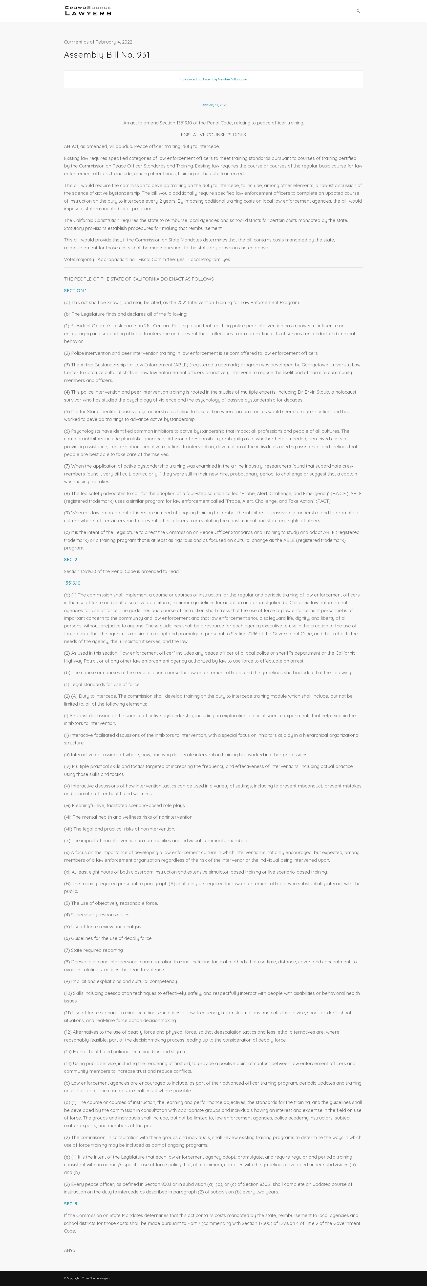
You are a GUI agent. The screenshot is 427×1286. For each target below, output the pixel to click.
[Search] (358, 11)
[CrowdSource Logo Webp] (88, 11)
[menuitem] (358, 11)
